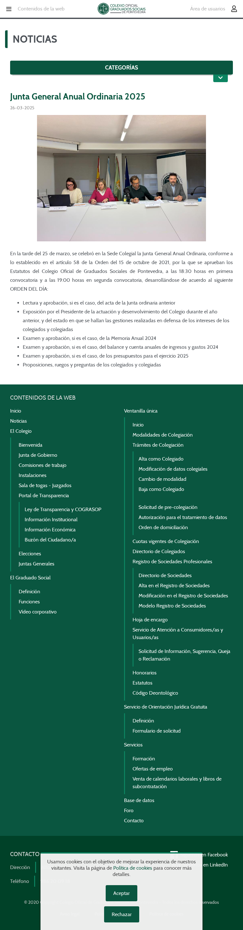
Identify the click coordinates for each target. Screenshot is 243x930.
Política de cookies (132, 868)
